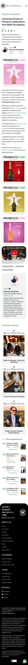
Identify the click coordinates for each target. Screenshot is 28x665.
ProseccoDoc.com (17, 263)
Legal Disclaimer (7, 582)
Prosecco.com (19, 124)
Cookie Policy (6, 576)
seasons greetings (8, 270)
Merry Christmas (16, 108)
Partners (4, 532)
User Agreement (6, 573)
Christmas (17, 139)
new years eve (20, 266)
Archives (4, 547)
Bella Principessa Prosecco (17, 113)
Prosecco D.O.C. (6, 562)
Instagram (6, 591)
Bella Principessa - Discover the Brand (14, 361)
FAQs (3, 544)
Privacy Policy (6, 579)
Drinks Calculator (7, 538)
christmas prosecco (8, 266)
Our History (5, 529)
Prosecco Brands (11, 14)
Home (3, 526)
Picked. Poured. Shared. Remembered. (14, 432)
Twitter (5, 597)
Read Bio (14, 284)
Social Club (5, 535)
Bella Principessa (7, 559)
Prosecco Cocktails (7, 541)
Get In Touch (5, 550)
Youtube (6, 594)
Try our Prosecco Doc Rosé (14, 397)
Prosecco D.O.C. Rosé (8, 565)
